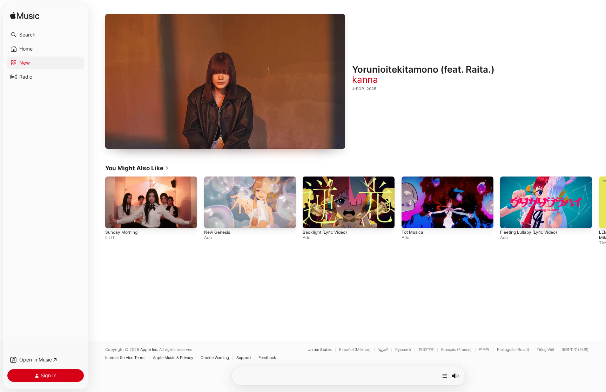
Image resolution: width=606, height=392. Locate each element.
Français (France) (456, 350)
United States (320, 350)
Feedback (267, 358)
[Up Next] (444, 376)
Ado (208, 237)
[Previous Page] (98, 202)
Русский (403, 350)
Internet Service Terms (125, 358)
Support (243, 358)
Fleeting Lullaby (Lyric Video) (528, 232)
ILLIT (110, 237)
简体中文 (426, 350)
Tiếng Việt (545, 350)
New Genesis (217, 232)
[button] (45, 35)
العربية (383, 350)
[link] (137, 168)
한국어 (484, 350)
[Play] (225, 81)
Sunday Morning (121, 232)
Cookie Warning (215, 358)
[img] (24, 16)
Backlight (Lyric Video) (325, 232)
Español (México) (355, 350)
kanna (365, 79)
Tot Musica (412, 232)
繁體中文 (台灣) (575, 350)
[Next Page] (599, 202)
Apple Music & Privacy (173, 358)
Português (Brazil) (513, 350)
